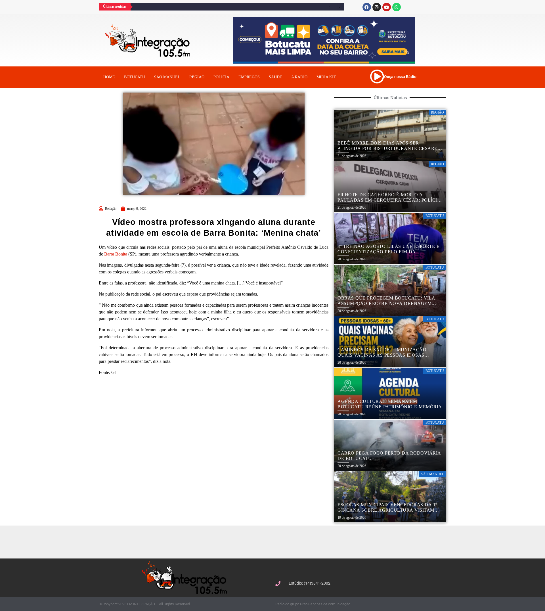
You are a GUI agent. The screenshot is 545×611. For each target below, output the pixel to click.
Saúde (275, 77)
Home (109, 77)
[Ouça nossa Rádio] (377, 76)
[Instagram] (376, 7)
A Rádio (299, 77)
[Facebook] (366, 7)
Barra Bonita (115, 254)
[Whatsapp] (396, 7)
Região (196, 77)
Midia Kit (326, 77)
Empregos (249, 77)
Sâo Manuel (167, 77)
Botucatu (134, 77)
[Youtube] (386, 7)
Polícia (221, 77)
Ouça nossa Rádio (400, 76)
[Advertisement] (275, 541)
